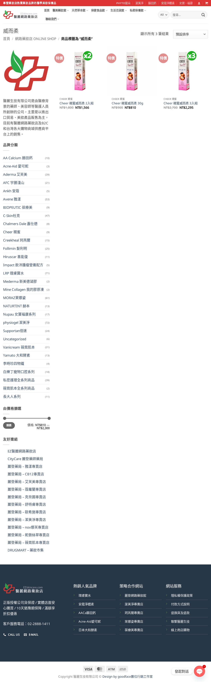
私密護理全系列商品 (19, 380)
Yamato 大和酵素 (16, 355)
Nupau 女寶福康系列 (19, 314)
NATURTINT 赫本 (16, 306)
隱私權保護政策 (182, 595)
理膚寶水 (85, 595)
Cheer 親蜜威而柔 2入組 (77, 103)
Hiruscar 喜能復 (15, 256)
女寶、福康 (186, 3)
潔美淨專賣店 (134, 604)
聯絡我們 (51, 19)
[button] (199, 3)
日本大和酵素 (88, 630)
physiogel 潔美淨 (16, 322)
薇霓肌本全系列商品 (19, 388)
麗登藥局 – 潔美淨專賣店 (27, 519)
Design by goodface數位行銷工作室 (127, 676)
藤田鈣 (152, 3)
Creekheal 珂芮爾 (16, 240)
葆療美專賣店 (134, 630)
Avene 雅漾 (12, 199)
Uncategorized (14, 339)
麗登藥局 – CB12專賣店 (26, 474)
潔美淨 (139, 3)
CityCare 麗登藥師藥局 (25, 458)
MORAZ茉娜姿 (14, 297)
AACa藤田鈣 (87, 613)
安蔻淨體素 (168, 3)
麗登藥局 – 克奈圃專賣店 (27, 497)
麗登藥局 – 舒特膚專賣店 (27, 504)
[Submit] (203, 14)
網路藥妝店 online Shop (35, 38)
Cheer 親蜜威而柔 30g (127, 103)
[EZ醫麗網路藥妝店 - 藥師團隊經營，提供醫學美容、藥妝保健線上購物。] (20, 14)
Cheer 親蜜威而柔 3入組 (181, 103)
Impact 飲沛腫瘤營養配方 (23, 265)
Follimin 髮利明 (15, 248)
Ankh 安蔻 (11, 190)
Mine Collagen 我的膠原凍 (23, 289)
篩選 (9, 425)
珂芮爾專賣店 (134, 613)
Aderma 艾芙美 (15, 174)
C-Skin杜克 (11, 215)
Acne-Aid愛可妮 (90, 621)
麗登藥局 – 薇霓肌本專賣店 (28, 542)
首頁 (47, 10)
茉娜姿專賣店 (134, 621)
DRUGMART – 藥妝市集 (26, 550)
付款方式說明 (180, 604)
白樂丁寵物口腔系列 (19, 371)
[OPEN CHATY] (199, 671)
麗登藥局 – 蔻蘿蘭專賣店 (27, 489)
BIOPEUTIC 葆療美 (17, 207)
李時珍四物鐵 (13, 363)
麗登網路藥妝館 (135, 595)
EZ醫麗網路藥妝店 (22, 451)
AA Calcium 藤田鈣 (18, 157)
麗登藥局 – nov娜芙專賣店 (28, 527)
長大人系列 (12, 396)
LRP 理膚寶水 (13, 273)
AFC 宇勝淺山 (13, 182)
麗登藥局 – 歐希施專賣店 (27, 512)
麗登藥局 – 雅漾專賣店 (25, 466)
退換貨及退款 (180, 613)
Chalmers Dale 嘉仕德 (20, 223)
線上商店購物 (180, 630)
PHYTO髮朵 (123, 3)
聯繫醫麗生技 (180, 621)
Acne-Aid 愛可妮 (15, 166)
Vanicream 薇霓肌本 (19, 347)
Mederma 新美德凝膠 (20, 281)
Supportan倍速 (15, 330)
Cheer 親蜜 (11, 232)
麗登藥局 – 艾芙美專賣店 (27, 481)
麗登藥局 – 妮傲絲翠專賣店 (28, 534)
